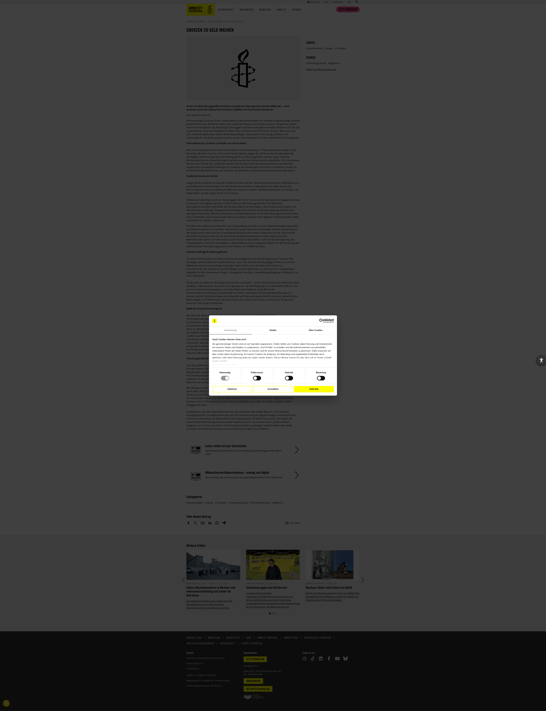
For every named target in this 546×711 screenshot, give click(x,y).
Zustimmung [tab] (230, 330)
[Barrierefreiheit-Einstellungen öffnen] (541, 360)
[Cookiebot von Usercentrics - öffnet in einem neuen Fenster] (321, 321)
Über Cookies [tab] (315, 330)
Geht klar (313, 389)
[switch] (257, 378)
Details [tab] (273, 330)
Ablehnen (232, 389)
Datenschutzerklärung (224, 364)
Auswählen (273, 389)
